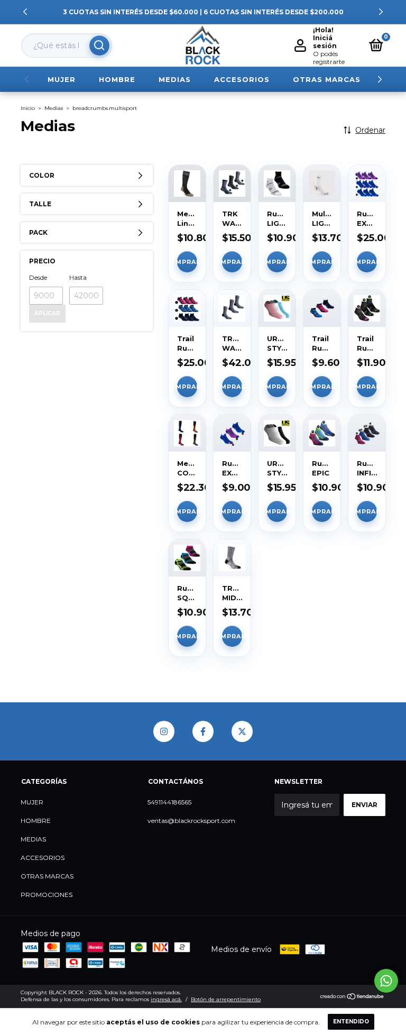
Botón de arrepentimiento (226, 999)
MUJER (62, 79)
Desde (38, 277)
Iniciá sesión (325, 42)
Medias (53, 108)
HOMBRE (117, 79)
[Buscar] (99, 45)
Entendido (351, 1021)
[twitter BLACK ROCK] (242, 731)
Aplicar (47, 313)
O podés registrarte (329, 58)
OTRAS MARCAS (327, 79)
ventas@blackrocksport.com (191, 821)
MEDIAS (175, 79)
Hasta (78, 277)
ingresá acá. (166, 999)
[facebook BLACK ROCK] (203, 731)
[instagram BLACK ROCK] (163, 731)
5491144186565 (169, 802)
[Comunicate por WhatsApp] (386, 981)
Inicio (28, 108)
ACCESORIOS (242, 79)
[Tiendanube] (352, 997)
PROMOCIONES (46, 895)
